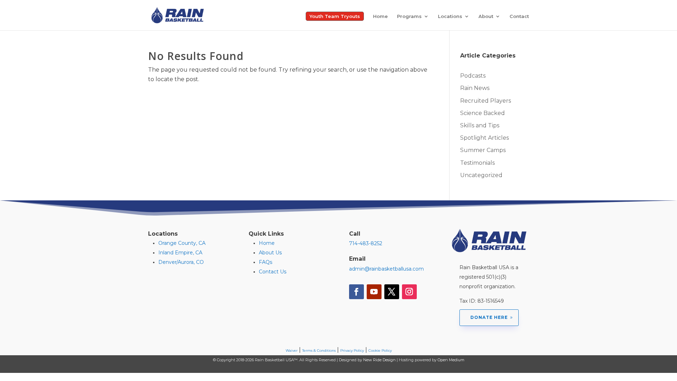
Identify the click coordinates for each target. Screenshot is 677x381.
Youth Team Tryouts (335, 16)
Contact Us (272, 271)
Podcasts (473, 75)
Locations (450, 16)
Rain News (474, 88)
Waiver (292, 350)
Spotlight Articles (484, 137)
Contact (519, 16)
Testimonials (477, 162)
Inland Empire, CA (180, 252)
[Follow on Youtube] (374, 291)
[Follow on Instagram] (409, 291)
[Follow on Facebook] (356, 291)
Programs (409, 16)
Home (380, 16)
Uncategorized (481, 175)
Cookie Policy (380, 350)
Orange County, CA (182, 243)
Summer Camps (483, 150)
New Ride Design (379, 359)
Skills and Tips (479, 125)
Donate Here (489, 317)
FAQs (265, 262)
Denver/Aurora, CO (181, 262)
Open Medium (451, 359)
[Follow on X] (391, 291)
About (485, 16)
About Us (270, 252)
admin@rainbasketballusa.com (386, 269)
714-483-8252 (365, 243)
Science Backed (482, 113)
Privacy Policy (352, 350)
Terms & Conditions (319, 350)
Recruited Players (485, 100)
